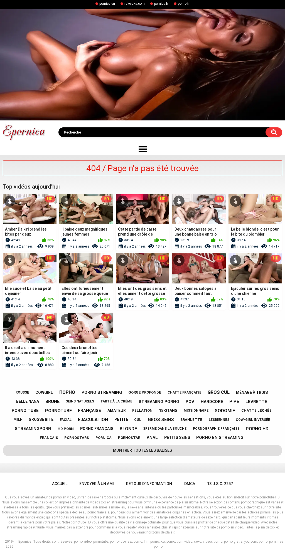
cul (137, 419)
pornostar (129, 438)
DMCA (189, 483)
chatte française (184, 392)
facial (66, 420)
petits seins (177, 437)
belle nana (27, 401)
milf (17, 419)
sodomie (225, 410)
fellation (142, 410)
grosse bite (41, 419)
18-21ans (168, 410)
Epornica (24, 541)
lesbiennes (219, 420)
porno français (96, 428)
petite (121, 419)
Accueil (59, 483)
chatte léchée (256, 410)
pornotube (58, 410)
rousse (22, 392)
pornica (103, 438)
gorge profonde (144, 392)
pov (190, 401)
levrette (256, 401)
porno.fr (184, 4)
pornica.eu (107, 4)
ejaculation (93, 419)
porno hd (257, 428)
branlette (191, 419)
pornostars (76, 438)
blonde (128, 428)
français (49, 438)
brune (52, 401)
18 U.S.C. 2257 (220, 483)
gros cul (219, 392)
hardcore (212, 401)
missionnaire (196, 410)
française (89, 410)
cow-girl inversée (253, 420)
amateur (116, 410)
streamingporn (33, 428)
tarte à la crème (116, 401)
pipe (234, 401)
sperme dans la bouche (164, 429)
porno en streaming (220, 437)
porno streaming (102, 392)
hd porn (66, 429)
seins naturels (80, 401)
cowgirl (44, 392)
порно (67, 392)
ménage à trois (252, 392)
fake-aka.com (134, 4)
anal (152, 437)
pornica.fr (161, 4)
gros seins (161, 419)
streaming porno (159, 401)
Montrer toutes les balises (142, 450)
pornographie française (216, 429)
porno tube (25, 410)
